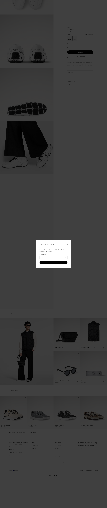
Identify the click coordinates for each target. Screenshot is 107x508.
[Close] (67, 244)
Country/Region (43, 254)
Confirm (53, 262)
